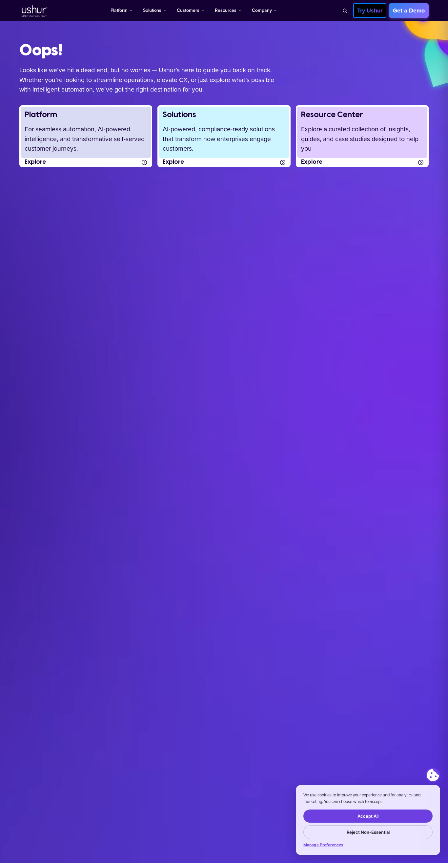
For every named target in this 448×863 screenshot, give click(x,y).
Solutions (152, 10)
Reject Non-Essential (368, 832)
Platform (119, 10)
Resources (225, 10)
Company (262, 10)
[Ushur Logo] (33, 10)
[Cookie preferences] (433, 775)
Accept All (367, 816)
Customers (188, 10)
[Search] (345, 10)
